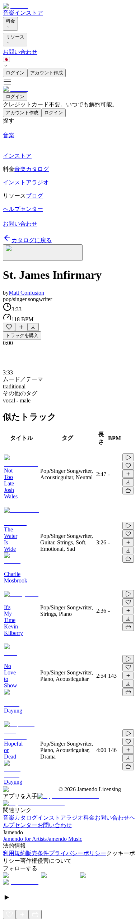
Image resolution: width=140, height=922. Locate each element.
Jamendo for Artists (25, 839)
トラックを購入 (22, 335)
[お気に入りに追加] (9, 327)
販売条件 (37, 853)
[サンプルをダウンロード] (33, 327)
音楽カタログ (20, 818)
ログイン (15, 72)
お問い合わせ (20, 52)
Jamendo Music (64, 839)
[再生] (128, 457)
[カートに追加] (128, 490)
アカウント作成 (46, 72)
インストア (28, 13)
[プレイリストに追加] (21, 327)
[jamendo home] (15, 6)
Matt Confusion (26, 293)
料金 (10, 21)
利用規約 (14, 853)
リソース (15, 37)
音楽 (8, 13)
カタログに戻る (31, 240)
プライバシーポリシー (77, 853)
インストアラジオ (60, 818)
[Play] (43, 252)
